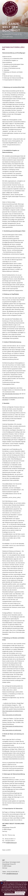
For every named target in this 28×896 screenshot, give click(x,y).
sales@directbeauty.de (12, 873)
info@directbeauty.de (11, 842)
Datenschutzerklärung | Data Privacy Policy (14, 894)
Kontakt (4, 880)
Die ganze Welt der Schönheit (11, 27)
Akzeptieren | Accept (20, 892)
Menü (14, 41)
